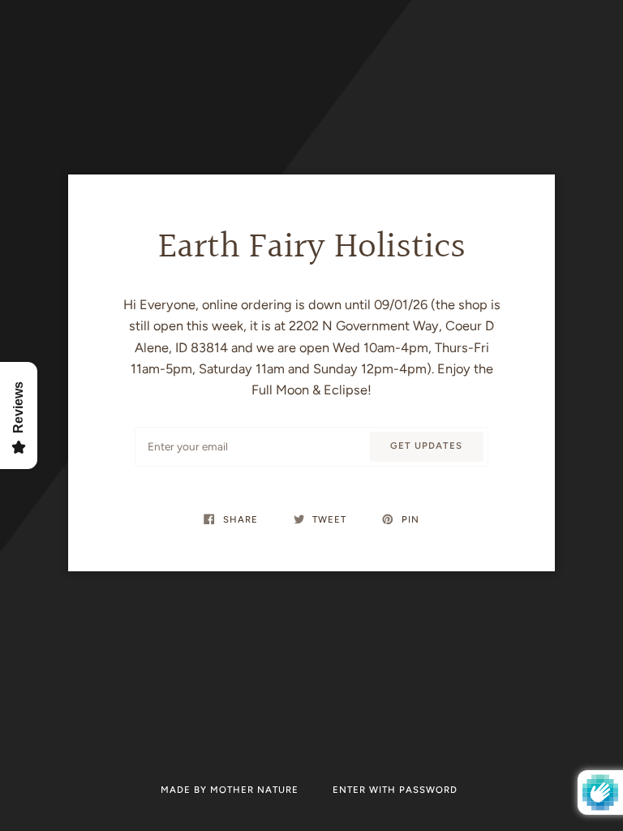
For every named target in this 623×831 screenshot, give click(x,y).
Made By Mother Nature (231, 789)
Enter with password (395, 789)
